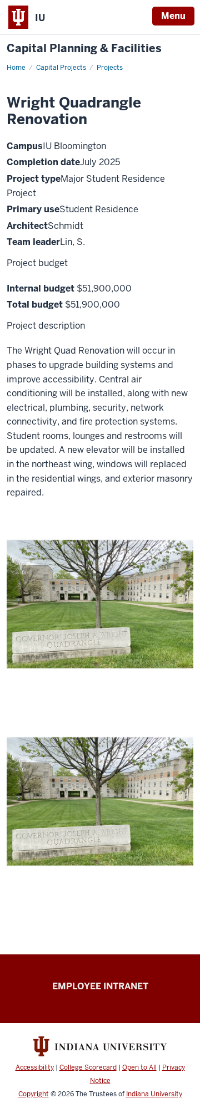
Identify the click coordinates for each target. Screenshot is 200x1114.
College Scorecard (88, 1067)
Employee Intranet (100, 986)
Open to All (139, 1067)
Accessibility (35, 1067)
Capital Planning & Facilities (84, 48)
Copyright (33, 1094)
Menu (173, 16)
